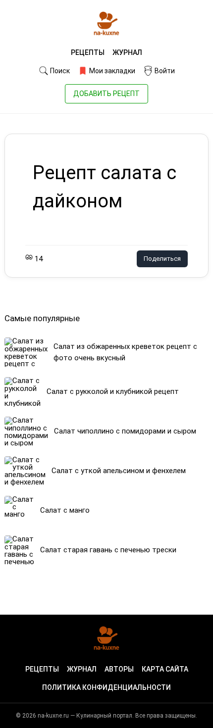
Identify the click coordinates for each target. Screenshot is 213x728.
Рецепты (88, 52)
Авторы (119, 669)
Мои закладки (111, 71)
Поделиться (162, 258)
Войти (164, 71)
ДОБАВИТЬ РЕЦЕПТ (106, 93)
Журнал (127, 52)
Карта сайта (165, 669)
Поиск (59, 71)
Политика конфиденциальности (106, 687)
